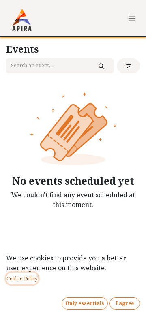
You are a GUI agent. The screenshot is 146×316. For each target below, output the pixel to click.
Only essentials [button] (84, 303)
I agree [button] (125, 303)
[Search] (102, 65)
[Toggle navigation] (132, 18)
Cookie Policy (22, 278)
